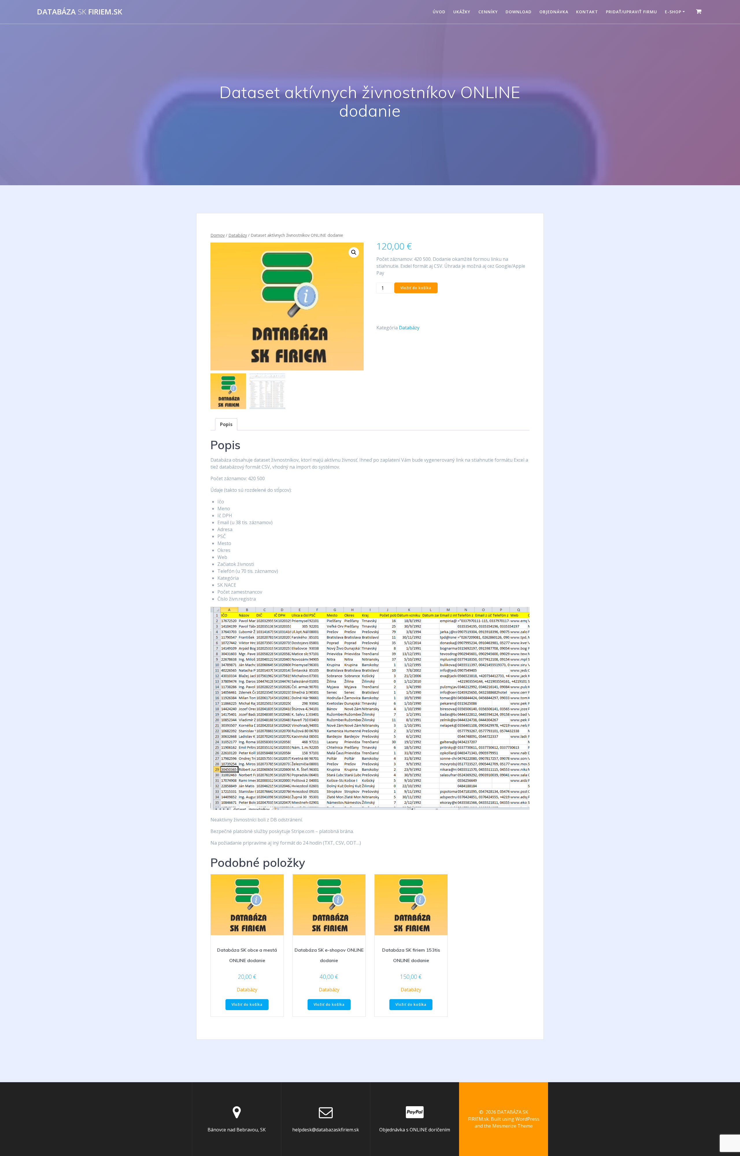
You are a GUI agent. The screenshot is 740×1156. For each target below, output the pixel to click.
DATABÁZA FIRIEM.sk (79, 12)
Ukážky (461, 11)
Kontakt (587, 11)
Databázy (237, 235)
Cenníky (488, 11)
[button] (354, 252)
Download (519, 11)
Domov (217, 235)
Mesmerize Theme (512, 1126)
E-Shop (673, 11)
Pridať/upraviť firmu (631, 11)
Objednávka (553, 11)
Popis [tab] (226, 424)
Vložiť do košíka (415, 287)
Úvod (439, 11)
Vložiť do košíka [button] (247, 1004)
